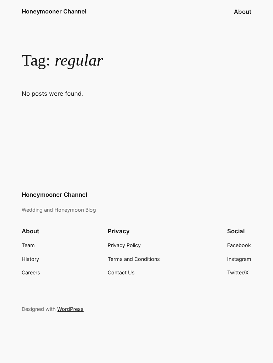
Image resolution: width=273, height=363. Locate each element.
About (242, 11)
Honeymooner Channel (54, 11)
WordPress (70, 309)
